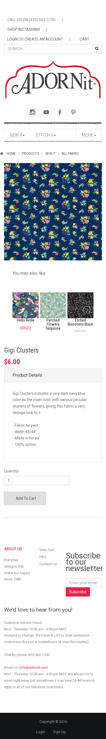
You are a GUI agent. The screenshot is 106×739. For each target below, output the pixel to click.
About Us (13, 549)
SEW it (16, 135)
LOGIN (12, 39)
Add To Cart (25, 498)
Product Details (27, 375)
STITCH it (44, 135)
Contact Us (48, 564)
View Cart (46, 550)
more (87, 135)
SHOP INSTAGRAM (23, 29)
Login (40, 732)
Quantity (11, 471)
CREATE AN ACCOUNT (43, 39)
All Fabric (70, 153)
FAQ (42, 557)
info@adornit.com (33, 667)
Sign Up (59, 732)
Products (30, 153)
